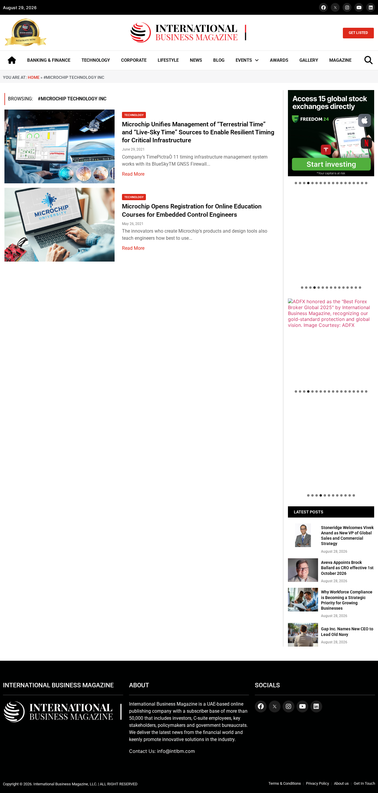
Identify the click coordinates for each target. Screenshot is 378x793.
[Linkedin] (370, 7)
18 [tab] (366, 183)
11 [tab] (337, 183)
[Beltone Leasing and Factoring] (331, 445)
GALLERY (308, 60)
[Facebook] (323, 7)
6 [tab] (316, 183)
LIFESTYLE (168, 60)
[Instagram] (347, 7)
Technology (134, 115)
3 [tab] (304, 183)
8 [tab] (325, 183)
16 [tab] (358, 183)
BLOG (218, 60)
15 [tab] (354, 183)
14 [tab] (349, 183)
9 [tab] (329, 183)
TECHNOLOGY (96, 60)
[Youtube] (358, 7)
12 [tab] (341, 183)
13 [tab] (345, 183)
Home (34, 77)
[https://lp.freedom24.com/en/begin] (331, 133)
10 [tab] (333, 183)
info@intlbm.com (176, 751)
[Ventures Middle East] (331, 408)
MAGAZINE (340, 60)
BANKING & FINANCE (48, 60)
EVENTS (244, 60)
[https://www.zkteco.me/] (331, 341)
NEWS (196, 60)
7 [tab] (321, 183)
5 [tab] (312, 183)
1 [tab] (296, 183)
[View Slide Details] (331, 237)
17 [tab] (362, 183)
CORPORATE (133, 60)
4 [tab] (308, 183)
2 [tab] (300, 183)
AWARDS (279, 60)
